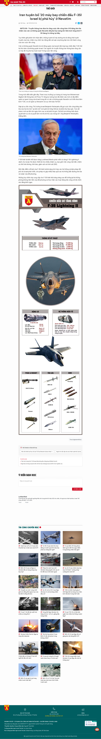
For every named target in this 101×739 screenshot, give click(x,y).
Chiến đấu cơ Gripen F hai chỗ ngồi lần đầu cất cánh (28, 657)
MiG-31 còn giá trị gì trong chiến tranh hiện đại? (27, 679)
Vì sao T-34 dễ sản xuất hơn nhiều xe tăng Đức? (28, 613)
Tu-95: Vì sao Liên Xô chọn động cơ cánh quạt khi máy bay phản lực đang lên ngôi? (50, 548)
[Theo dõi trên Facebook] (70, 2)
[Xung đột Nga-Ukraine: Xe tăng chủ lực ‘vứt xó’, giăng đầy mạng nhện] (50, 603)
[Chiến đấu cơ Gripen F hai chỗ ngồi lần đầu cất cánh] (28, 648)
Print (81, 23)
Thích (20, 502)
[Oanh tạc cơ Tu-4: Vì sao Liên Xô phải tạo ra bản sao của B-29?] (28, 537)
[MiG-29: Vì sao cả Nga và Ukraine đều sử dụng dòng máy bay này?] (28, 559)
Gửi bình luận (77, 489)
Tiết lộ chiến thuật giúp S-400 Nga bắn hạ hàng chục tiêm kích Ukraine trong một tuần (72, 592)
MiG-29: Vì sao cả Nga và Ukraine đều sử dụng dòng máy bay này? (28, 570)
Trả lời (26, 502)
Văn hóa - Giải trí (69, 5)
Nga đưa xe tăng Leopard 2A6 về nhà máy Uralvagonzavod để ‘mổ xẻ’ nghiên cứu (41, 463)
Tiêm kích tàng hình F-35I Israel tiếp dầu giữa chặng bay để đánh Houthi (39, 461)
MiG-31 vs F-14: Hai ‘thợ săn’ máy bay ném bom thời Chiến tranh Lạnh (50, 680)
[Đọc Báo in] (78, 2)
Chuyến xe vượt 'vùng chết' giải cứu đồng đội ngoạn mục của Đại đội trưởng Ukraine (28, 592)
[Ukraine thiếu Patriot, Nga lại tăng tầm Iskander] (28, 625)
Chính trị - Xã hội (27, 5)
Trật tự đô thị (17, 5)
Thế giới (35, 5)
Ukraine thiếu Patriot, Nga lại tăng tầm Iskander (28, 635)
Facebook (76, 23)
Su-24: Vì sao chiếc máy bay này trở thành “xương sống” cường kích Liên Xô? (72, 570)
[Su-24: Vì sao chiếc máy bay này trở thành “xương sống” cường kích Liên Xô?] (72, 559)
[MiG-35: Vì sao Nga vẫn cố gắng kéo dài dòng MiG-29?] (72, 625)
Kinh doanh (93, 5)
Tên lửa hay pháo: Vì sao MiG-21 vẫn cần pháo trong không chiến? (49, 636)
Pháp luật (42, 5)
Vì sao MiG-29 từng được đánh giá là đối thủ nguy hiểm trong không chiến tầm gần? (71, 548)
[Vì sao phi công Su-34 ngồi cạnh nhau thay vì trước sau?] (50, 648)
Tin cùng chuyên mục (29, 527)
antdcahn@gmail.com (83, 715)
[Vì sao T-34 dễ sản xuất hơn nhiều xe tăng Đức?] (28, 603)
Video (47, 5)
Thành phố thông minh (56, 5)
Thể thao (77, 5)
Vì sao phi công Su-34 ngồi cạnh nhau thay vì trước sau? (50, 657)
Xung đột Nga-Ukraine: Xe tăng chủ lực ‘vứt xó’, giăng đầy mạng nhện (50, 614)
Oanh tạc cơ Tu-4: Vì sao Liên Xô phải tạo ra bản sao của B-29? (28, 547)
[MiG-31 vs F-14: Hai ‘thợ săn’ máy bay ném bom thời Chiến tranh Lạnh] (50, 670)
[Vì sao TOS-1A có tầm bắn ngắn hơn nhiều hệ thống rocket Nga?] (72, 603)
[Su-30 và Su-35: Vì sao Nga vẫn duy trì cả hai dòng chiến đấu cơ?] (50, 581)
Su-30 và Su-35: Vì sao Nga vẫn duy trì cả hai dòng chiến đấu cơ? (50, 592)
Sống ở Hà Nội (85, 5)
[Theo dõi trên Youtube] (73, 2)
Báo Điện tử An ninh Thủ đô (6, 3)
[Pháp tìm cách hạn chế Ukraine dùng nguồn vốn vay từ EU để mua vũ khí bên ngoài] (50, 559)
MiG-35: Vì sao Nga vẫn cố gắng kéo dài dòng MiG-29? (72, 635)
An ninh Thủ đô (17, 2)
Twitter (79, 23)
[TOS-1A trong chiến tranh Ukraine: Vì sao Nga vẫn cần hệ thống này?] (72, 648)
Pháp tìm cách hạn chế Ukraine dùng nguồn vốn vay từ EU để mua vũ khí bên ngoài (50, 570)
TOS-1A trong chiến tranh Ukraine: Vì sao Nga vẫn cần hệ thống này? (72, 658)
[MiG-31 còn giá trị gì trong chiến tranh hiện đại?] (28, 670)
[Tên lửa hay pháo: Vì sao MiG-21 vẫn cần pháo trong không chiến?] (50, 625)
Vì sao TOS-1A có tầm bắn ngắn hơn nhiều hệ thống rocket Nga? (72, 614)
